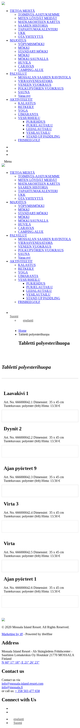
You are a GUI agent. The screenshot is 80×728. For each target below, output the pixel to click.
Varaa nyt (24, 96)
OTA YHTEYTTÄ (30, 36)
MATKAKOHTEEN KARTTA (39, 22)
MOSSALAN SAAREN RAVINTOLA (44, 77)
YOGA (23, 110)
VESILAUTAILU (38, 132)
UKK (21, 33)
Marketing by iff (12, 634)
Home (22, 330)
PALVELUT (18, 73)
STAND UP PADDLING (43, 136)
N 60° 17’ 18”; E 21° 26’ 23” (20, 662)
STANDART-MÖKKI (33, 51)
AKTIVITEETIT (21, 99)
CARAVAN (26, 66)
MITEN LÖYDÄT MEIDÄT (37, 18)
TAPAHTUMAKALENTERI (38, 29)
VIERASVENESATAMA (35, 81)
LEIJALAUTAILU (39, 129)
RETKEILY (26, 107)
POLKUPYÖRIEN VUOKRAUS (41, 88)
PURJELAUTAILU (39, 125)
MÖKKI (23, 47)
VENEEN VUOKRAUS (34, 84)
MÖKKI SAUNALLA (33, 59)
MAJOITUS (18, 40)
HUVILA (24, 62)
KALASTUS (27, 103)
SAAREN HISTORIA (33, 25)
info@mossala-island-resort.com (22, 683)
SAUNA (24, 92)
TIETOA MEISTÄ (22, 11)
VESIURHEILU (29, 118)
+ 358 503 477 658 (27, 691)
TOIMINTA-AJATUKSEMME (39, 14)
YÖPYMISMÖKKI (31, 44)
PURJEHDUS (35, 121)
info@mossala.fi (12, 687)
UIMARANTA (28, 114)
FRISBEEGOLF (29, 140)
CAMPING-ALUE (30, 70)
